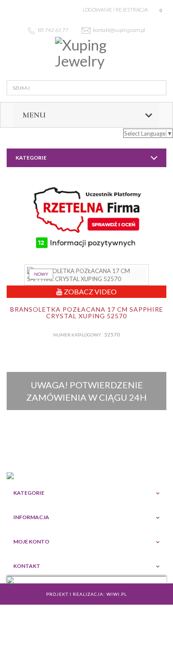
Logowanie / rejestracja (115, 9)
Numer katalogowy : (78, 334)
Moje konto (31, 541)
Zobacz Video (90, 291)
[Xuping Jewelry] (86, 53)
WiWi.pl (116, 594)
